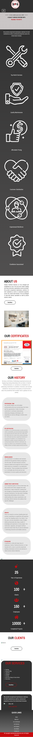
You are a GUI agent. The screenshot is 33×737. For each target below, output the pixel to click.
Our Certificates (16, 721)
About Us (16, 719)
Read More (10, 302)
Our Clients (16, 729)
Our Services (16, 724)
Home (16, 717)
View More (16, 368)
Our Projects (16, 726)
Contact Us (16, 731)
